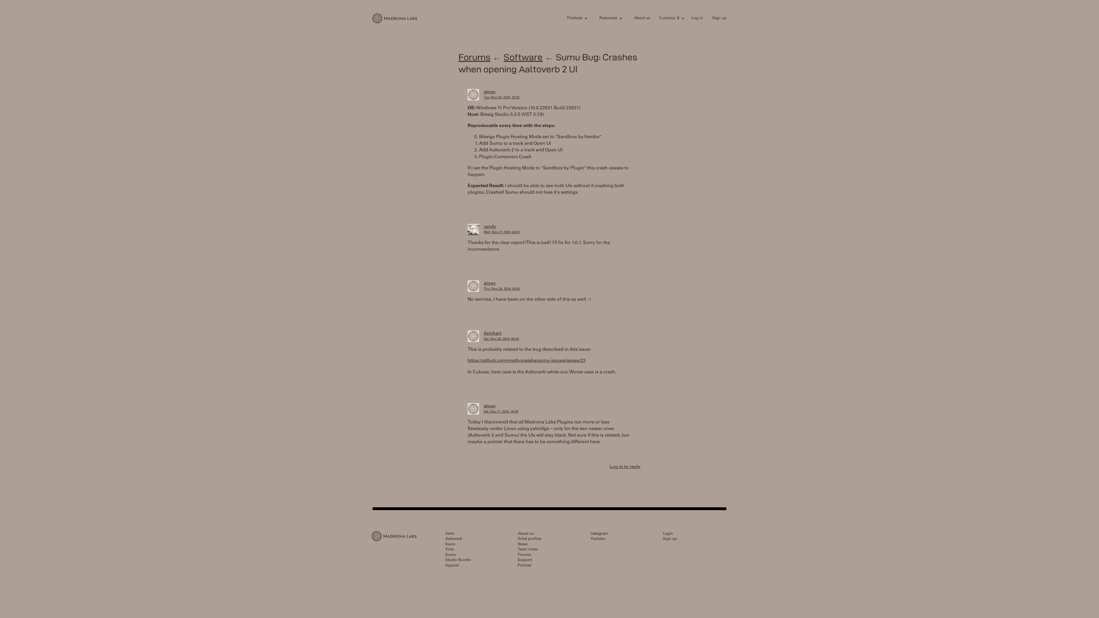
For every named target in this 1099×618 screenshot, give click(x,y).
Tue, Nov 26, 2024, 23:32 (501, 97)
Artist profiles (529, 539)
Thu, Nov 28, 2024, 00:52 (502, 289)
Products (574, 18)
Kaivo (450, 544)
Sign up (719, 18)
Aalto (449, 534)
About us (642, 18)
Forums (474, 57)
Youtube (597, 539)
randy (490, 227)
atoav (490, 92)
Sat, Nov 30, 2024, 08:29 (501, 339)
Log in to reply (625, 467)
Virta (449, 550)
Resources (608, 18)
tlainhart (492, 333)
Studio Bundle (458, 560)
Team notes (528, 550)
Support (525, 560)
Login (668, 534)
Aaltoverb (453, 539)
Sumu (450, 555)
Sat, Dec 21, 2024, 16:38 (501, 411)
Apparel (452, 566)
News (522, 544)
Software (523, 57)
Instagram (599, 534)
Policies (524, 566)
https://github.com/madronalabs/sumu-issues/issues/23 (527, 360)
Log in (697, 18)
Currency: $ (669, 18)
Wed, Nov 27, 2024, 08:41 (502, 232)
